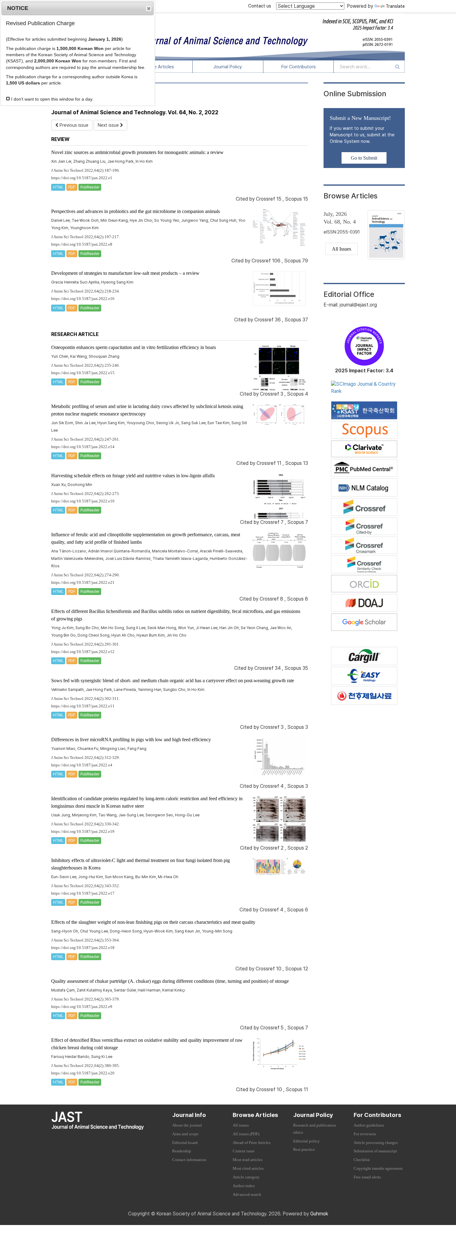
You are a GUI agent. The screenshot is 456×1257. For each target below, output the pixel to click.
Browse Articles (157, 67)
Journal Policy (227, 67)
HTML (58, 187)
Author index (244, 1186)
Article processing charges (376, 1143)
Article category (246, 1177)
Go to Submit (364, 158)
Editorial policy (306, 1141)
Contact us (259, 5)
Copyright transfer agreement (378, 1168)
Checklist (362, 1160)
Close (148, 8)
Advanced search (247, 1194)
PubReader (89, 187)
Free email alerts (367, 1177)
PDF (71, 187)
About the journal (187, 1125)
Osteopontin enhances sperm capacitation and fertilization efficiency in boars (133, 347)
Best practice (304, 1149)
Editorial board (185, 1143)
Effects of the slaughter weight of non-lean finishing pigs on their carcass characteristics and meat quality (153, 922)
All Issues (341, 249)
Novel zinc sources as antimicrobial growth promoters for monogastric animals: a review (137, 152)
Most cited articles (248, 1168)
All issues (241, 1125)
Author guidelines (369, 1125)
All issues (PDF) (246, 1134)
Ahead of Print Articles (251, 1143)
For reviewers (365, 1134)
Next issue (109, 125)
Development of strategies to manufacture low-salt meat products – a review (125, 273)
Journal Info (189, 1115)
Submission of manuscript (375, 1151)
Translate (395, 6)
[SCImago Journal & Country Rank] (364, 387)
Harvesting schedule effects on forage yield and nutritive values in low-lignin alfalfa (133, 475)
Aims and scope (185, 1134)
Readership (181, 1151)
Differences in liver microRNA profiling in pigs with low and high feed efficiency (131, 739)
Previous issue (73, 125)
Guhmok (319, 1214)
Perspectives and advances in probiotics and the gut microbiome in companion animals (135, 211)
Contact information (189, 1160)
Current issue (244, 1151)
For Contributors (298, 67)
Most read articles (247, 1160)
